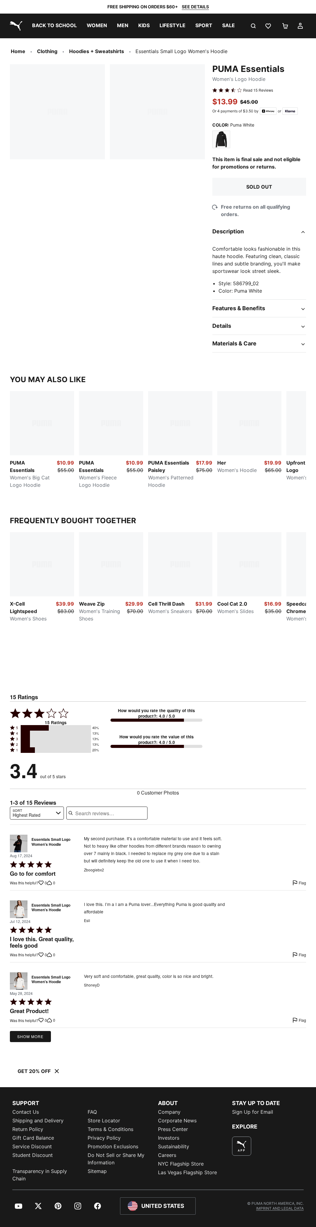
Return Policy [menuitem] (27, 1129)
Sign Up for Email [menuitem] (252, 1112)
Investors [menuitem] (168, 1138)
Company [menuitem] (169, 1112)
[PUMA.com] (15, 26)
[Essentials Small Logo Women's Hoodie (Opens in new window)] (18, 843)
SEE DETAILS (195, 6)
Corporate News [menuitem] (177, 1120)
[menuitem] (54, 26)
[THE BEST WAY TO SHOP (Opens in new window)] (241, 1146)
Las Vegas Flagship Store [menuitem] (187, 1172)
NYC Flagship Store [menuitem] (181, 1164)
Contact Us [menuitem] (25, 1112)
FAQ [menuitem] (92, 1112)
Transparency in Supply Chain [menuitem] (39, 1175)
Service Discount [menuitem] (32, 1146)
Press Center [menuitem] (173, 1129)
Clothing (47, 51)
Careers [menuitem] (167, 1155)
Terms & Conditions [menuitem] (110, 1129)
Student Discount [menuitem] (32, 1155)
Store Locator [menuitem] (104, 1120)
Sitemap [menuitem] (97, 1171)
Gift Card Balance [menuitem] (33, 1138)
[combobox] (37, 813)
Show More (30, 1036)
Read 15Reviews (258, 90)
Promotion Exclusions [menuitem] (113, 1146)
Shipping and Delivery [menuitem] (38, 1120)
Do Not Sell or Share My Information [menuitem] (116, 1159)
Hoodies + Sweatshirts (96, 51)
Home (18, 51)
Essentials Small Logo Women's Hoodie (50, 842)
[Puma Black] (221, 139)
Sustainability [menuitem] (173, 1146)
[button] (56, 728)
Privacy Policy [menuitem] (104, 1138)
